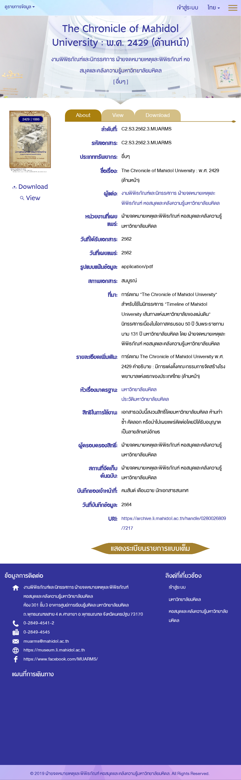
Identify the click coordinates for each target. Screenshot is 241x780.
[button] (214, 8)
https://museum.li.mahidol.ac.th (54, 650)
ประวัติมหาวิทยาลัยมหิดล (145, 399)
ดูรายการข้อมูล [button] (18, 7)
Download (32, 187)
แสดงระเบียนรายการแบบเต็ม (150, 548)
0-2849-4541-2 (39, 623)
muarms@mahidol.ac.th (46, 641)
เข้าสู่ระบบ (177, 587)
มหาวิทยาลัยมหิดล (139, 389)
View (32, 198)
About (83, 115)
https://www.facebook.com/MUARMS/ (61, 659)
